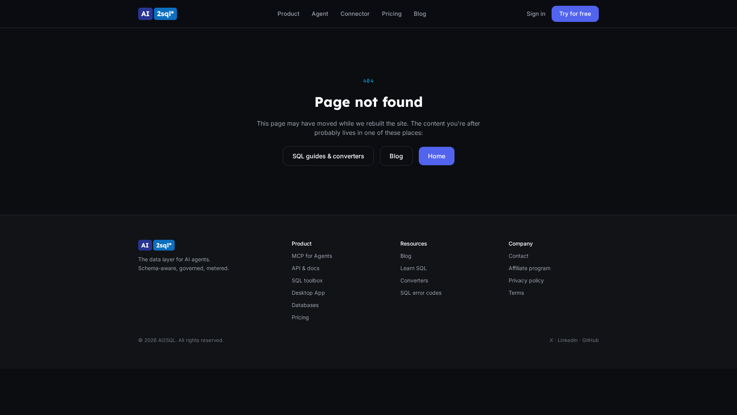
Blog (420, 13)
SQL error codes (420, 292)
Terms (516, 292)
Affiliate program (529, 268)
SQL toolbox (307, 280)
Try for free (575, 13)
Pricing (392, 13)
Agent (320, 13)
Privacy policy (526, 280)
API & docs (305, 268)
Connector (355, 13)
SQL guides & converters (328, 156)
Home (436, 156)
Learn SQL (413, 268)
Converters (414, 280)
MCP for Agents (312, 255)
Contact (519, 255)
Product (288, 13)
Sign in (536, 13)
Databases (305, 305)
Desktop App (308, 292)
